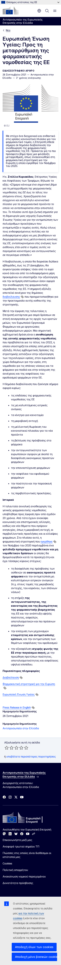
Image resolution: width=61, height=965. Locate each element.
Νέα (8, 30)
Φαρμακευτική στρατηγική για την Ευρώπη (29, 684)
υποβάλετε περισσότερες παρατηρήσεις (31, 756)
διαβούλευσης (11, 296)
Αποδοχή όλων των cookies (34, 947)
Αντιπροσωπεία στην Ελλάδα (21, 728)
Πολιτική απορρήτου (15, 870)
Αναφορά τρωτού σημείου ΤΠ (21, 846)
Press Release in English (17, 707)
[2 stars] (9, 748)
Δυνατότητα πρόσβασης (18, 883)
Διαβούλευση (11, 677)
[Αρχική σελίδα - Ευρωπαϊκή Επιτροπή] (11, 10)
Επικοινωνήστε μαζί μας (17, 840)
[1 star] (6, 748)
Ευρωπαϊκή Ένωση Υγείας (19, 694)
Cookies (7, 863)
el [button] (39, 10)
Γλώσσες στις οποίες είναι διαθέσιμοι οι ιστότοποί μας (27, 855)
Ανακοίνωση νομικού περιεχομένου (24, 876)
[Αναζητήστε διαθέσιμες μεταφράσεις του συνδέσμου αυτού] (22, 296)
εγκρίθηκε (47, 541)
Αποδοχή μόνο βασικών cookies (36, 956)
